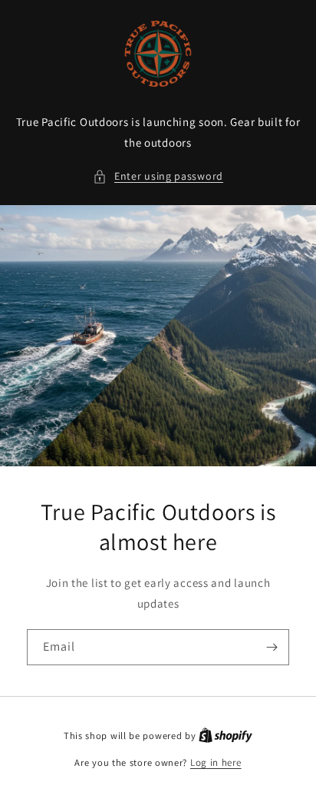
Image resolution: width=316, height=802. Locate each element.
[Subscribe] (271, 647)
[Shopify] (225, 735)
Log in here (216, 762)
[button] (158, 176)
